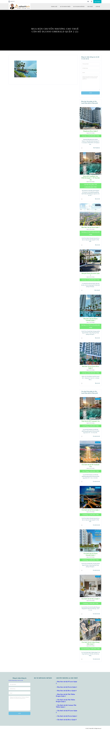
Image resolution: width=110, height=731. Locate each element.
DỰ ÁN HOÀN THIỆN (65, 6)
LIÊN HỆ (98, 6)
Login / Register (97, 1)
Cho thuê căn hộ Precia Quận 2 (90, 510)
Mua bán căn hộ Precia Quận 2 (67, 687)
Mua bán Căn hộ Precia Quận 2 (90, 227)
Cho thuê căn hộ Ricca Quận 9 (66, 719)
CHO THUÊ (90, 6)
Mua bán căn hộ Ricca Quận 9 (66, 690)
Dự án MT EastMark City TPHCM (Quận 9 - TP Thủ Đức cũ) (90, 178)
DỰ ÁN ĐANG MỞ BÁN (78, 6)
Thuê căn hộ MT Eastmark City (90, 421)
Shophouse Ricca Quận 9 (90, 131)
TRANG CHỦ (54, 6)
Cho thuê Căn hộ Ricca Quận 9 (90, 598)
